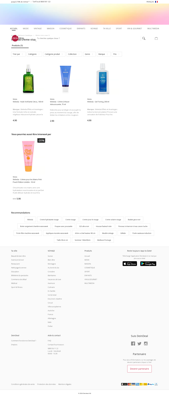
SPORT (87, 271)
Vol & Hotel (52, 295)
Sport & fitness (16, 287)
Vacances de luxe (54, 279)
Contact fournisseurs (56, 344)
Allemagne (52, 318)
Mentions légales (64, 384)
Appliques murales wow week (57, 233)
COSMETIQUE (89, 267)
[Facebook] (133, 344)
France (50, 314)
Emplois (14, 344)
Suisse (50, 256)
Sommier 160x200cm (82, 240)
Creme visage (70, 220)
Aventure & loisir (17, 260)
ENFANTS (88, 275)
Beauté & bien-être (18, 256)
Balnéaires (52, 275)
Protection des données (46, 384)
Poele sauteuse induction (142, 233)
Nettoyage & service (18, 267)
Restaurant (15, 264)
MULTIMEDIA (89, 283)
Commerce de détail (19, 279)
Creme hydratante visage (49, 220)
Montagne (52, 264)
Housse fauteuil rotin (104, 226)
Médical (14, 283)
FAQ (49, 340)
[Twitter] (139, 344)
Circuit (50, 303)
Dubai (50, 326)
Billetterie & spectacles (19, 275)
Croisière (51, 271)
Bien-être (51, 260)
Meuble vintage (108, 233)
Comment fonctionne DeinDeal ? (23, 340)
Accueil (87, 256)
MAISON (87, 264)
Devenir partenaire (139, 368)
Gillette (123, 233)
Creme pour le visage (90, 220)
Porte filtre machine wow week (27, 233)
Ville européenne (54, 306)
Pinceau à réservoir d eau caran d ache (132, 226)
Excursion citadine (55, 299)
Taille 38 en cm (62, 240)
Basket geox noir (134, 220)
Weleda (30, 220)
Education (15, 271)
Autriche (51, 310)
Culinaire (51, 287)
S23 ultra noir (84, 226)
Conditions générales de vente (23, 384)
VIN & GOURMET (90, 279)
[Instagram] (146, 344)
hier (150, 362)
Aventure (51, 283)
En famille (51, 291)
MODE (86, 260)
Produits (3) (17, 45)
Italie (49, 322)
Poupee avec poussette (63, 226)
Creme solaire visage (113, 220)
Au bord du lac (53, 267)
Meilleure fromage (104, 240)
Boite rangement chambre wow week (34, 226)
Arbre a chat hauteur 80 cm (85, 233)
